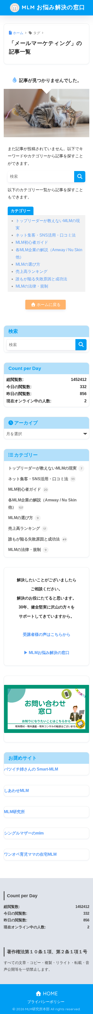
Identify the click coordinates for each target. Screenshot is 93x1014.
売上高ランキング (31, 271)
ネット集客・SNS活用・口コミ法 (46, 235)
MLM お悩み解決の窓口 (52, 7)
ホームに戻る (48, 304)
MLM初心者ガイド (32, 242)
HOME (49, 993)
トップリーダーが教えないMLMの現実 (45, 468)
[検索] (79, 176)
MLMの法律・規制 (32, 286)
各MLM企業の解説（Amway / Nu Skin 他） (42, 503)
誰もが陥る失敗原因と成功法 (41, 279)
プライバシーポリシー (45, 1002)
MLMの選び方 (28, 264)
